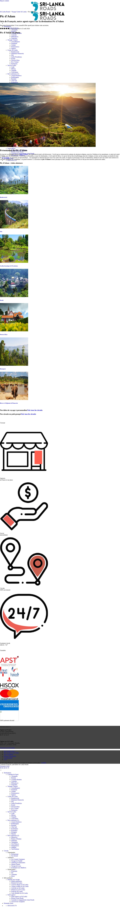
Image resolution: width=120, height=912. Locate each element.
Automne (14, 874)
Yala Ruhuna (15, 849)
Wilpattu (13, 847)
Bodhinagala (15, 77)
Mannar (13, 834)
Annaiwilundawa (16, 75)
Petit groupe (14, 854)
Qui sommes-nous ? (9, 751)
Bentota (13, 778)
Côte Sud (14, 80)
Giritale (13, 45)
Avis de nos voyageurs (18, 901)
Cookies (43, 763)
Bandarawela (15, 52)
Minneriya (14, 837)
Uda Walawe (15, 844)
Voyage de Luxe (16, 866)
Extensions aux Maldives (18, 867)
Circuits (6, 851)
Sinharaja (14, 840)
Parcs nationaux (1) (13, 74)
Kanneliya (14, 830)
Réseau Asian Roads (17, 152)
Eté (12, 873)
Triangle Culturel (13, 40)
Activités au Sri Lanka (17, 888)
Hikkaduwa (14, 36)
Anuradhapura (15, 41)
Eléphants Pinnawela (17, 53)
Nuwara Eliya (15, 60)
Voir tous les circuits (34, 410)
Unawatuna (14, 72)
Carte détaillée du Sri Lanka (19, 893)
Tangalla (13, 70)
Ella (12, 55)
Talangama (14, 842)
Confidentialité (8, 758)
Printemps (14, 871)
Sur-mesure (14, 856)
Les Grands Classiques (18, 859)
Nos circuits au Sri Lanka (11, 753)
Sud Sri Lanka (12, 65)
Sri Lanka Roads (5, 12)
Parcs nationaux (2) (13, 835)
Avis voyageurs (8, 754)
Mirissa (13, 69)
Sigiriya (13, 48)
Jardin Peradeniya (16, 57)
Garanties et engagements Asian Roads (22, 900)
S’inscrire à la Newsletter (7, 748)
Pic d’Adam (14, 62)
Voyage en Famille (16, 861)
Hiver (13, 876)
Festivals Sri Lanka (17, 891)
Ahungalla (14, 30)
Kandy (13, 58)
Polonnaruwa (15, 47)
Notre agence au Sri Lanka (19, 896)
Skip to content (4, 1)
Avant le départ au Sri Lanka (19, 884)
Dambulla (14, 43)
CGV (5, 759)
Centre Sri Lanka (13, 50)
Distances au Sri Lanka (18, 890)
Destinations (7, 26)
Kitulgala (14, 832)
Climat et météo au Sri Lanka (19, 886)
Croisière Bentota (16, 779)
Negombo (14, 38)
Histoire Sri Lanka (16, 883)
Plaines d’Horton (16, 839)
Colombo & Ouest (13, 28)
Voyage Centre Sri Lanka (19, 12)
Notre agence (11, 148)
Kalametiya (14, 82)
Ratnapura (14, 63)
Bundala (13, 79)
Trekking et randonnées (18, 862)
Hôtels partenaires (16, 881)
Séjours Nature (15, 864)
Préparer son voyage (14, 879)
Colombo (14, 35)
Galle (12, 67)
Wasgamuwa (15, 845)
